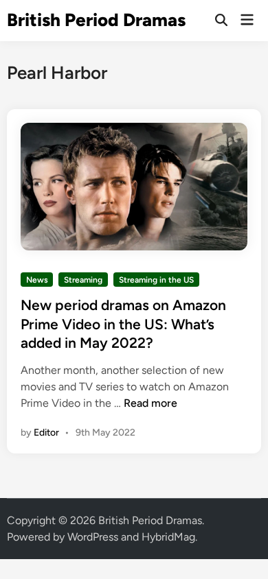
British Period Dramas (96, 20)
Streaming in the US (156, 280)
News (37, 280)
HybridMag (168, 536)
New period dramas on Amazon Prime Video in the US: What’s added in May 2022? (123, 323)
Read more (150, 403)
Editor (46, 432)
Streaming (83, 280)
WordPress (92, 536)
